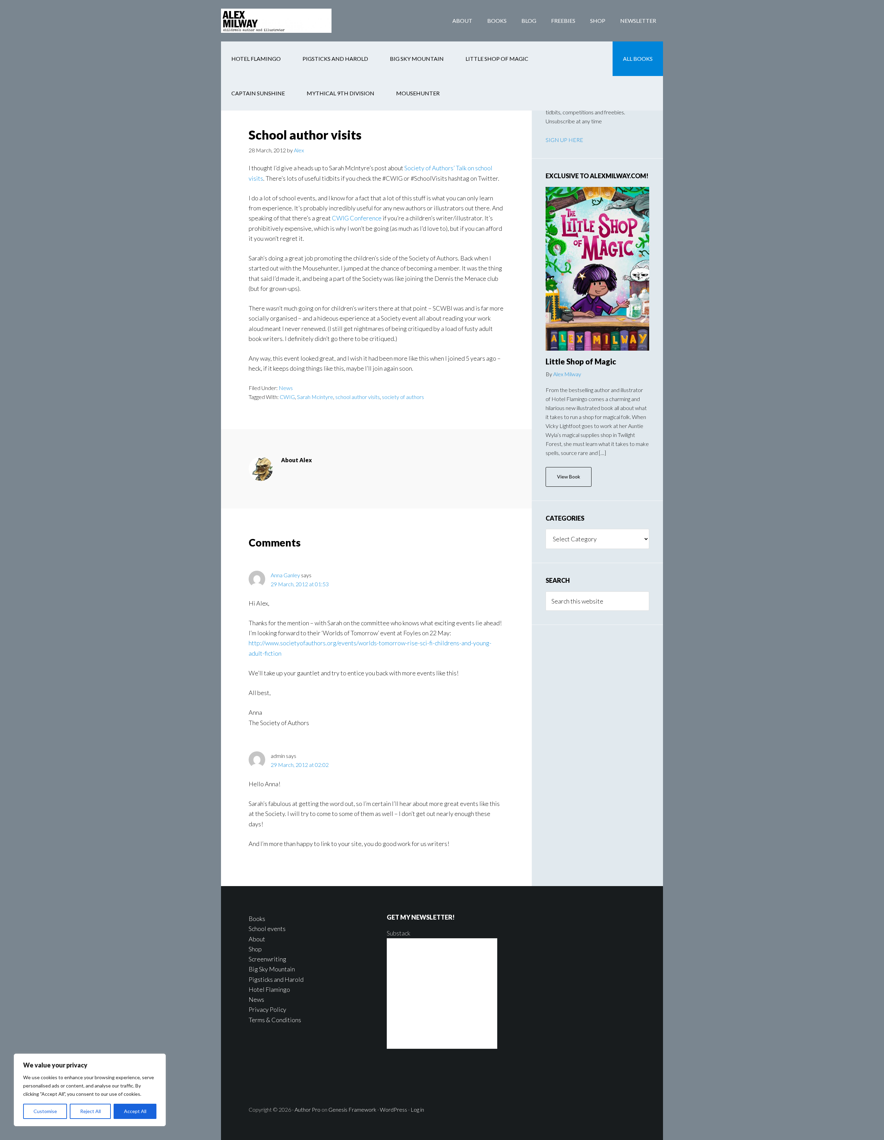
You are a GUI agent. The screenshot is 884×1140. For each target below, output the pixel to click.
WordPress (393, 1109)
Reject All (90, 1111)
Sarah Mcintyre (315, 396)
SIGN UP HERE (564, 139)
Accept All (135, 1111)
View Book (568, 476)
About (257, 939)
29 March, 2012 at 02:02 (300, 764)
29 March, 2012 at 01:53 (300, 584)
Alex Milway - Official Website (276, 21)
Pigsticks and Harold (276, 979)
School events (267, 928)
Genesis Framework (352, 1109)
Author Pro (307, 1109)
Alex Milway (567, 374)
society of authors (403, 396)
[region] (90, 1090)
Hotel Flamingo (269, 989)
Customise (45, 1111)
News (286, 387)
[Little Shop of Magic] (597, 269)
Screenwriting (267, 959)
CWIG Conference (357, 218)
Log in (417, 1109)
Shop (255, 949)
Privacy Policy (267, 1009)
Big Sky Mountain (272, 969)
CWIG (287, 396)
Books (257, 918)
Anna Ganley (285, 575)
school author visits (357, 396)
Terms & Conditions (275, 1020)
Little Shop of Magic (581, 361)
